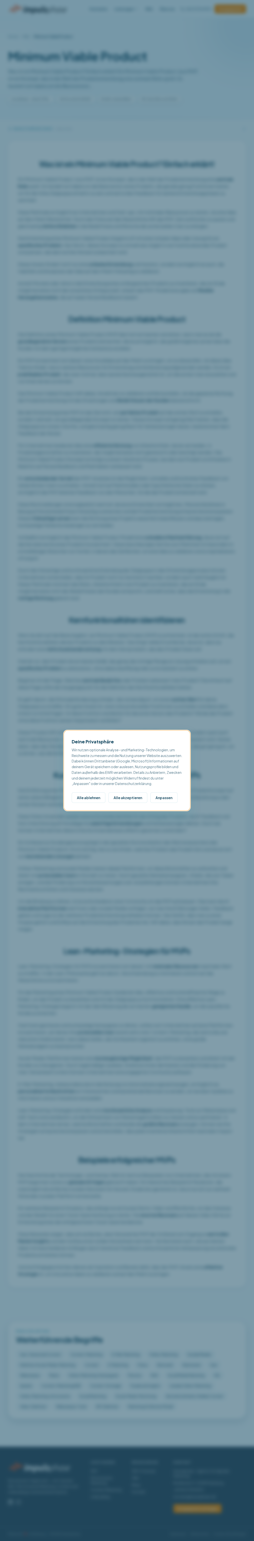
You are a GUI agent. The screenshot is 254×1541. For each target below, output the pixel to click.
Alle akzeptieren (128, 797)
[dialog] (127, 770)
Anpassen (164, 797)
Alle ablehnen (88, 797)
